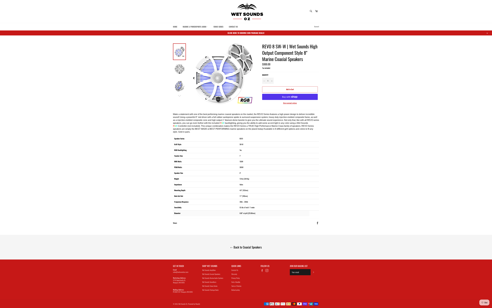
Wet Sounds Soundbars (209, 282)
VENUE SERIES (218, 26)
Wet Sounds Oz (182, 304)
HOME (175, 26)
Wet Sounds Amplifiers (209, 270)
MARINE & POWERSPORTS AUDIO (195, 26)
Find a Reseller (235, 282)
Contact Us (234, 270)
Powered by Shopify (194, 304)
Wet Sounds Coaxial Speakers (211, 274)
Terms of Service (236, 286)
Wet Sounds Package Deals (210, 290)
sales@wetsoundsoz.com (180, 272)
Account (316, 26)
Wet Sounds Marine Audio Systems (212, 278)
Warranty (234, 274)
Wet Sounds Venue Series (209, 286)
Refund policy (235, 290)
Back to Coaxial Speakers (247, 247)
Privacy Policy (235, 278)
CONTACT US (233, 26)
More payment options (290, 103)
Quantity (265, 75)
